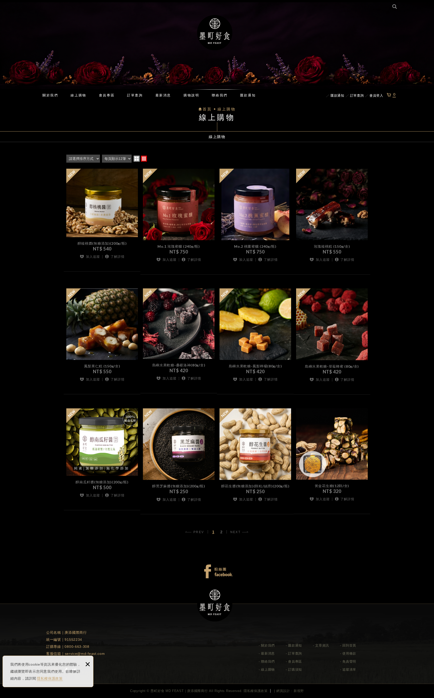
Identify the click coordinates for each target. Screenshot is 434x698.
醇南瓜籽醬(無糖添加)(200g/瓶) (102, 483)
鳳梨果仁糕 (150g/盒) (102, 367)
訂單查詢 (135, 95)
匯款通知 (248, 95)
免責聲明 (349, 661)
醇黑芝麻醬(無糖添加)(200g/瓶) (178, 487)
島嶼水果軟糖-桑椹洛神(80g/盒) (178, 366)
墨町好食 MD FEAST (214, 32)
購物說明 (191, 95)
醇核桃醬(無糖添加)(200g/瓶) (102, 244)
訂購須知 (295, 669)
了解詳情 (118, 257)
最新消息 (163, 95)
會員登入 (376, 95)
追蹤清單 (349, 669)
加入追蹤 (93, 257)
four (144, 159)
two (137, 159)
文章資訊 (322, 645)
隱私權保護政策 (50, 678)
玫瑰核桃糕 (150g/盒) (332, 247)
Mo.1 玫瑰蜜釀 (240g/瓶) (178, 247)
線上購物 (78, 95)
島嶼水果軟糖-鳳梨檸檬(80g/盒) (255, 367)
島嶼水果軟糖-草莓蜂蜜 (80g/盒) (332, 367)
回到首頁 (349, 645)
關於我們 (50, 95)
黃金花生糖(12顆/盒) (332, 487)
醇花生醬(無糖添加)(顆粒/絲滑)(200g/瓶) (255, 487)
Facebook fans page (218, 571)
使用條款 (349, 653)
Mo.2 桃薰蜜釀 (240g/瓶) (255, 247)
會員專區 (107, 95)
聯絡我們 (219, 95)
